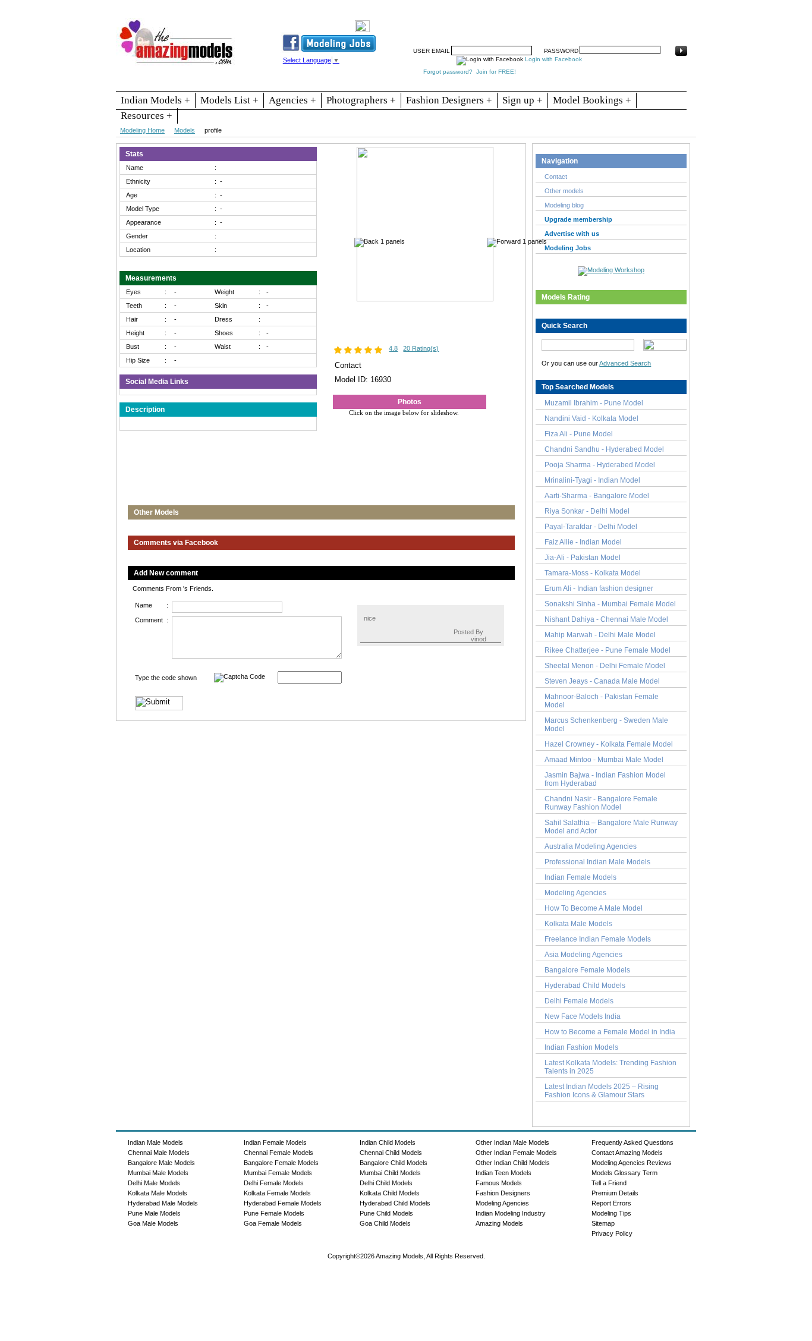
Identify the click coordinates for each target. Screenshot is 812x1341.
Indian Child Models (388, 1142)
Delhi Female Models (579, 1001)
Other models (564, 190)
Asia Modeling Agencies (583, 954)
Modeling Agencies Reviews (631, 1162)
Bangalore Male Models (161, 1162)
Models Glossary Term (624, 1172)
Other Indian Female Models (516, 1152)
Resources (452, 22)
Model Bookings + (592, 100)
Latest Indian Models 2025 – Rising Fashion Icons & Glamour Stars (602, 1090)
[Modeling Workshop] (611, 268)
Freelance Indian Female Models (598, 939)
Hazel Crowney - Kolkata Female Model (609, 744)
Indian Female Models (580, 877)
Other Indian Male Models (512, 1142)
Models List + (229, 100)
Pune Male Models (154, 1213)
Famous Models (499, 1182)
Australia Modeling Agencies (591, 846)
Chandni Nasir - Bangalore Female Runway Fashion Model (601, 803)
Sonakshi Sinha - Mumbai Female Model (610, 604)
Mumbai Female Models (278, 1172)
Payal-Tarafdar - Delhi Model (591, 526)
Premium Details (614, 1193)
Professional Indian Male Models (597, 862)
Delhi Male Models (154, 1182)
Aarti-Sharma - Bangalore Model (597, 496)
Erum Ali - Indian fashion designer (599, 588)
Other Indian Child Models (513, 1162)
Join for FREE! (496, 71)
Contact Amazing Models (627, 1152)
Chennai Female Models (278, 1152)
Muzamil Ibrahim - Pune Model (594, 403)
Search (541, 22)
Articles (575, 22)
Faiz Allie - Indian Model (583, 542)
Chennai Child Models (391, 1152)
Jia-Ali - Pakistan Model (583, 557)
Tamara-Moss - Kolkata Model (593, 573)
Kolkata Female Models (277, 1193)
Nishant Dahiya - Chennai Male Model (606, 619)
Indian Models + (155, 100)
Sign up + (522, 100)
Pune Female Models (274, 1213)
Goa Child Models (385, 1223)
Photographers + (361, 100)
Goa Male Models (153, 1223)
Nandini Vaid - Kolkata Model (591, 418)
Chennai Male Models (159, 1152)
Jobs (512, 22)
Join (486, 22)
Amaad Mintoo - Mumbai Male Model (604, 760)
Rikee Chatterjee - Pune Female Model (608, 650)
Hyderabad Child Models (585, 985)
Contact (610, 22)
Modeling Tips (611, 1213)
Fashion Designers (503, 1193)
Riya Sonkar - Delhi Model (587, 511)
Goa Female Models (273, 1223)
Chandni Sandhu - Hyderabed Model (604, 449)
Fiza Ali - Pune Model (579, 434)
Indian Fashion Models (581, 1047)
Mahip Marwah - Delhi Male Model (600, 635)
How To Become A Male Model (594, 908)
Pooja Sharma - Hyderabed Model (600, 465)
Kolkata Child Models (390, 1193)
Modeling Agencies (575, 893)
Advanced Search (625, 363)
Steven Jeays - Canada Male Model (602, 681)
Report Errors (611, 1203)
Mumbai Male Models (158, 1172)
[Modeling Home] (177, 64)
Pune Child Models (386, 1213)
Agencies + (292, 100)
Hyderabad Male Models (163, 1203)
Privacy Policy (611, 1233)
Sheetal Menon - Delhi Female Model (605, 666)
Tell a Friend (609, 1182)
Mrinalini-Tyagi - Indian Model (592, 480)
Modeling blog (566, 205)
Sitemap (603, 1223)
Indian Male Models (155, 1142)
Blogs (642, 22)
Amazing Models (499, 1223)
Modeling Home (142, 130)
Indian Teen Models (503, 1172)
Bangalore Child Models (393, 1162)
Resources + (146, 115)
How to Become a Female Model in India (610, 1032)
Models (184, 130)
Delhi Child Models (386, 1182)
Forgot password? (448, 71)
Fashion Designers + (449, 100)
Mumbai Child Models (390, 1172)
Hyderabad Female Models (283, 1203)
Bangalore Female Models (587, 970)
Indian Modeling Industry (511, 1213)
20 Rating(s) (421, 348)
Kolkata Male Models (578, 924)
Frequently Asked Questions (632, 1142)
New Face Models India (583, 1016)
